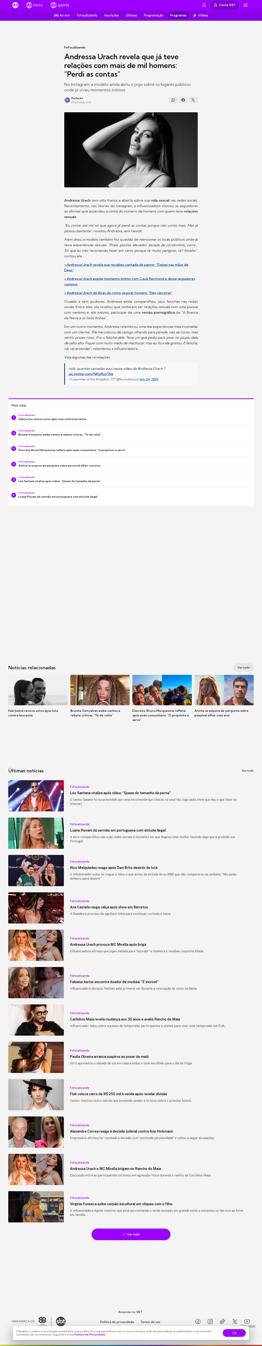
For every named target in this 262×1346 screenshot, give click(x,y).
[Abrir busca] (204, 5)
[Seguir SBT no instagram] (210, 1321)
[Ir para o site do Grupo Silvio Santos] (31, 1321)
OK (234, 1333)
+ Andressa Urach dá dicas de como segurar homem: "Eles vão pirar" (118, 293)
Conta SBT (227, 5)
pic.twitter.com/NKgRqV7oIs (90, 374)
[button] (38, 701)
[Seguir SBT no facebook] (198, 1321)
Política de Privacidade (89, 1334)
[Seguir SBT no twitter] (235, 1321)
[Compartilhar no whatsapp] (173, 100)
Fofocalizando (75, 47)
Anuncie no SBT (130, 1312)
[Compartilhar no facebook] (183, 100)
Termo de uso (150, 1322)
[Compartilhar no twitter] (193, 100)
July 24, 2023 (149, 379)
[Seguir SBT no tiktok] (222, 1321)
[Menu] (245, 5)
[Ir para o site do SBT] (61, 1321)
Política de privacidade (117, 1322)
